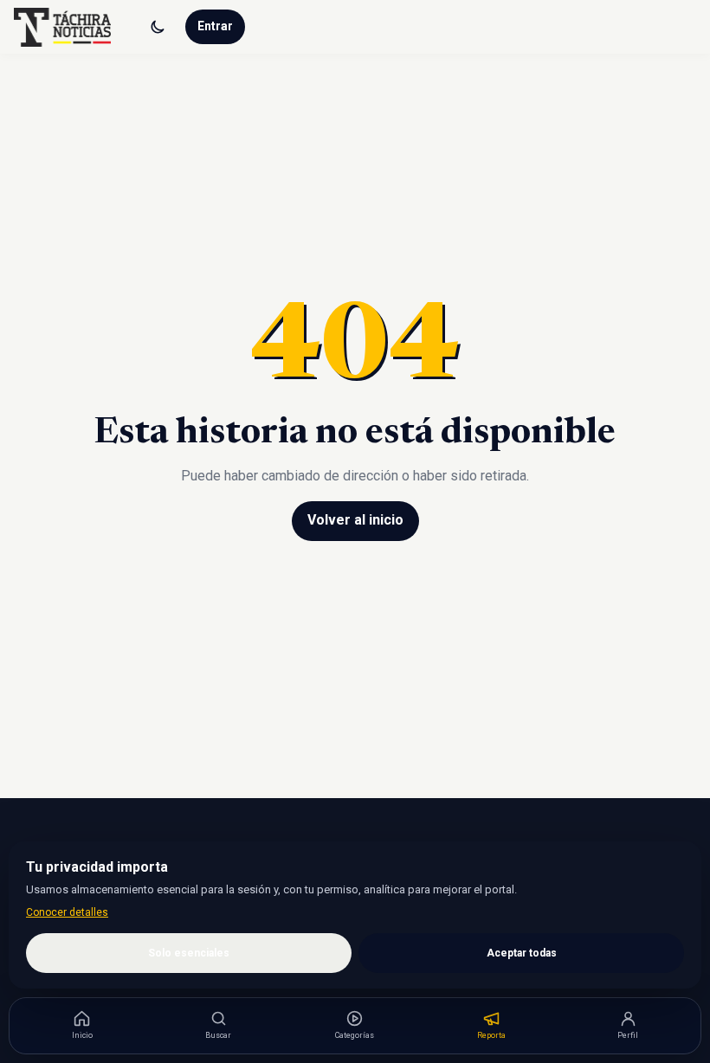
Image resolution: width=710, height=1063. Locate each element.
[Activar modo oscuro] (158, 27)
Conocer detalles (67, 912)
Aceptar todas (522, 953)
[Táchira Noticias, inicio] (62, 27)
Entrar (215, 26)
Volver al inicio (355, 520)
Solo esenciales (188, 953)
